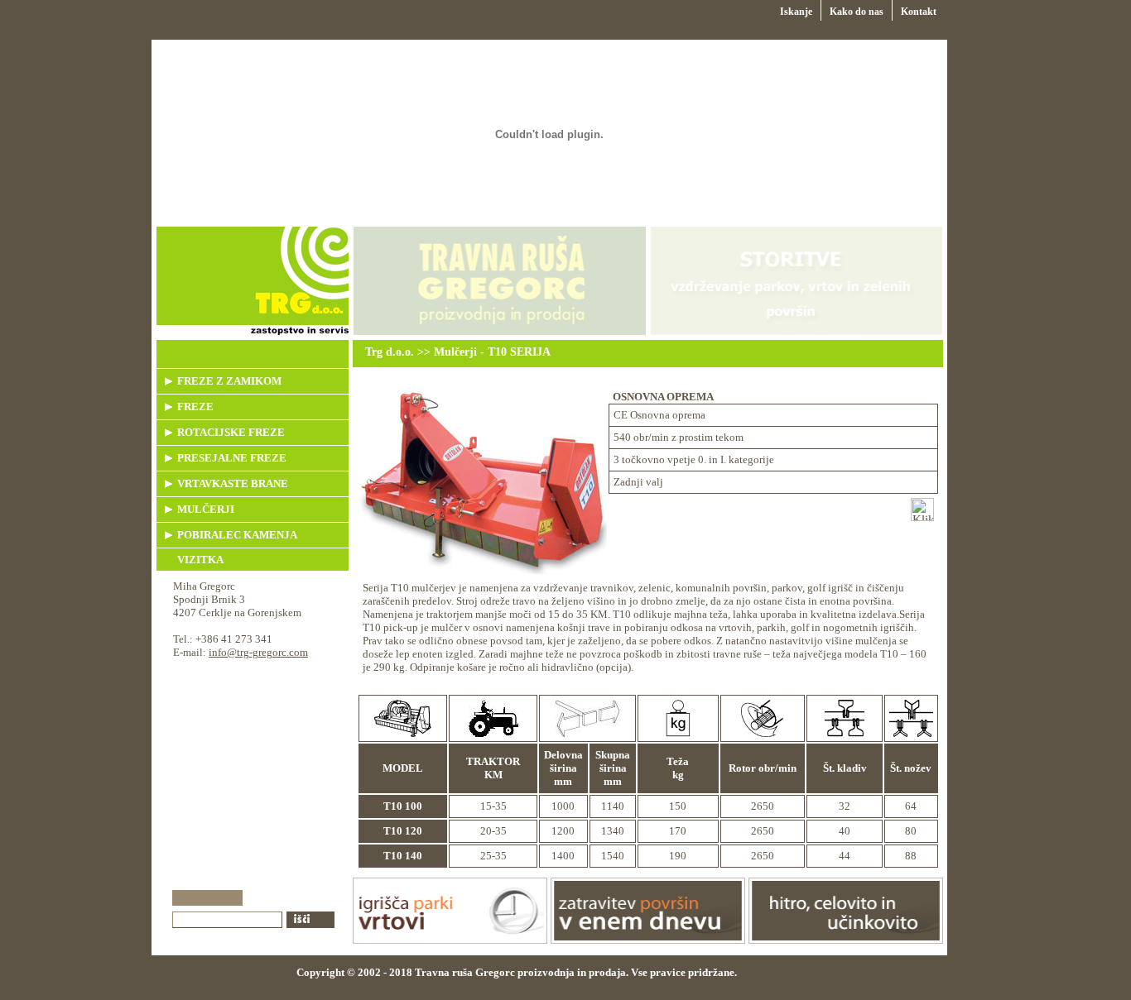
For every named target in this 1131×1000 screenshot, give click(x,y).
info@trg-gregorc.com (258, 652)
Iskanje (796, 11)
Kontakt (918, 11)
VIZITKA (200, 559)
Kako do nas (856, 11)
